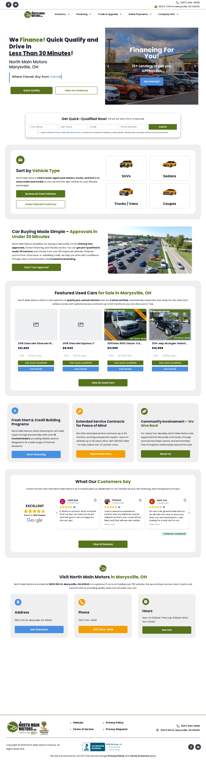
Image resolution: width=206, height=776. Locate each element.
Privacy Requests (117, 729)
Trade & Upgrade (108, 14)
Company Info (166, 14)
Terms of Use (75, 132)
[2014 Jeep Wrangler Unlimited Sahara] (170, 341)
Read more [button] (110, 524)
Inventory (60, 14)
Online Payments (138, 14)
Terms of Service (83, 729)
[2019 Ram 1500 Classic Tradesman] (125, 341)
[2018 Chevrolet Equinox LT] (81, 341)
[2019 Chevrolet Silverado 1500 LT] (36, 341)
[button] (108, 66)
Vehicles (78, 722)
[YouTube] (15, 5)
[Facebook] (8, 5)
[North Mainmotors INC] (34, 14)
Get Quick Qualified (36, 362)
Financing (81, 14)
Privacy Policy (60, 132)
